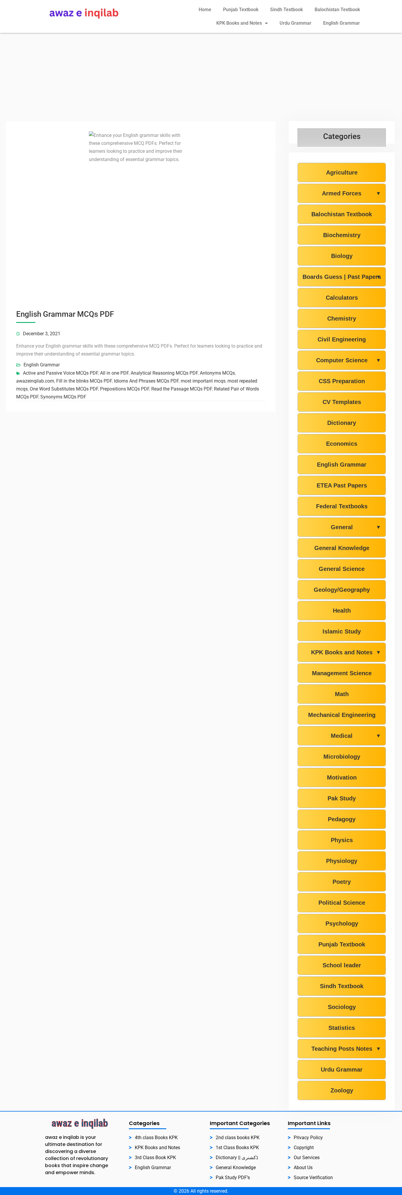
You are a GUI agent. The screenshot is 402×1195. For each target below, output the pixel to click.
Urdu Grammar (295, 23)
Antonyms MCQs (217, 373)
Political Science (341, 902)
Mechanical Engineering (342, 715)
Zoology (341, 1090)
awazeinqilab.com (35, 381)
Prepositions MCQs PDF (124, 389)
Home (205, 9)
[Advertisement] (201, 77)
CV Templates (342, 402)
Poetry (342, 882)
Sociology (342, 1007)
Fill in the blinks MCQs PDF (84, 381)
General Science (342, 569)
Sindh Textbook (286, 9)
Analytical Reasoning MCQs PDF (164, 373)
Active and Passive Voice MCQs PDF (60, 373)
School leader (342, 965)
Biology (342, 256)
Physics (342, 840)
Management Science (342, 673)
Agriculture (342, 172)
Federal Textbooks (342, 506)
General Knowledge (341, 548)
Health (342, 610)
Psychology (341, 923)
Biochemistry (342, 235)
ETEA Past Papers (342, 485)
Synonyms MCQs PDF (63, 397)
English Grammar (341, 23)
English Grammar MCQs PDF (65, 314)
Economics (341, 443)
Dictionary (341, 423)
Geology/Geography (342, 589)
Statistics (341, 1028)
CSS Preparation (342, 381)
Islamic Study (342, 631)
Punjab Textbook (240, 9)
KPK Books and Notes (239, 23)
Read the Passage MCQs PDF (181, 389)
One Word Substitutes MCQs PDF (64, 389)
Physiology (341, 861)
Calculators (342, 297)
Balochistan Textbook (337, 9)
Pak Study (342, 798)
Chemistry (341, 318)
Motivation (342, 777)
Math (342, 694)
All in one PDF (114, 373)
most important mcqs (203, 381)
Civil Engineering (342, 339)
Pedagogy (342, 819)
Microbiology (341, 756)
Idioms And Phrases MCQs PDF (146, 381)
